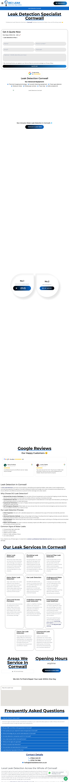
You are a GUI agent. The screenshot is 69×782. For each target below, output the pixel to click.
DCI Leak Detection (7, 487)
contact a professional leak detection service (39, 539)
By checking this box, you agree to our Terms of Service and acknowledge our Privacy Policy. (28, 63)
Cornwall (29, 22)
